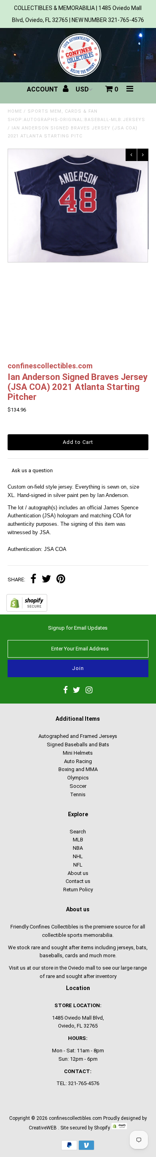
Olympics (78, 778)
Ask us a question (32, 470)
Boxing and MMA (78, 769)
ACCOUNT (43, 89)
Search (78, 832)
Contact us (78, 881)
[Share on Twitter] (46, 580)
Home (15, 111)
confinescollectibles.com (75, 1118)
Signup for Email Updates (78, 628)
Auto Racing (78, 761)
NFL (77, 865)
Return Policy (78, 890)
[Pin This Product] (60, 580)
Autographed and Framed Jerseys (77, 736)
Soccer (78, 786)
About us (78, 873)
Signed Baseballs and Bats (78, 744)
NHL (78, 856)
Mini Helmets (78, 753)
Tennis (78, 794)
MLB (78, 840)
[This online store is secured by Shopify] (26, 610)
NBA (78, 848)
